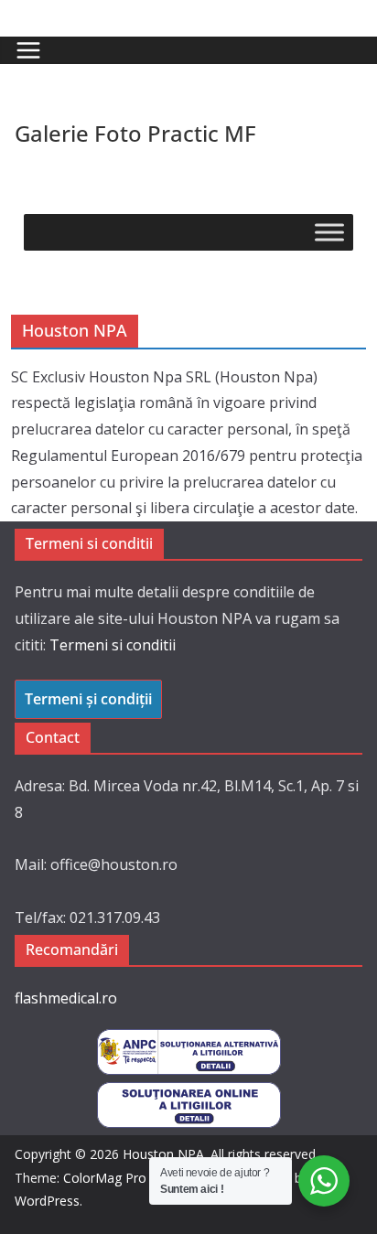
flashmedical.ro (66, 998)
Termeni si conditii (112, 645)
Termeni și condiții (88, 699)
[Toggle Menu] (329, 232)
